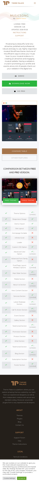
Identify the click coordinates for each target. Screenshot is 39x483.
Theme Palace (18, 3)
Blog (19, 422)
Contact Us (19, 425)
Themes (19, 415)
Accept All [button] (21, 478)
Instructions (19, 33)
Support (19, 36)
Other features (19, 158)
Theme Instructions (19, 444)
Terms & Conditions (20, 457)
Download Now (21, 83)
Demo (21, 76)
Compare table (19, 151)
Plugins (19, 419)
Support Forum (19, 438)
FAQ (19, 441)
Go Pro (21, 91)
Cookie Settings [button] (9, 478)
